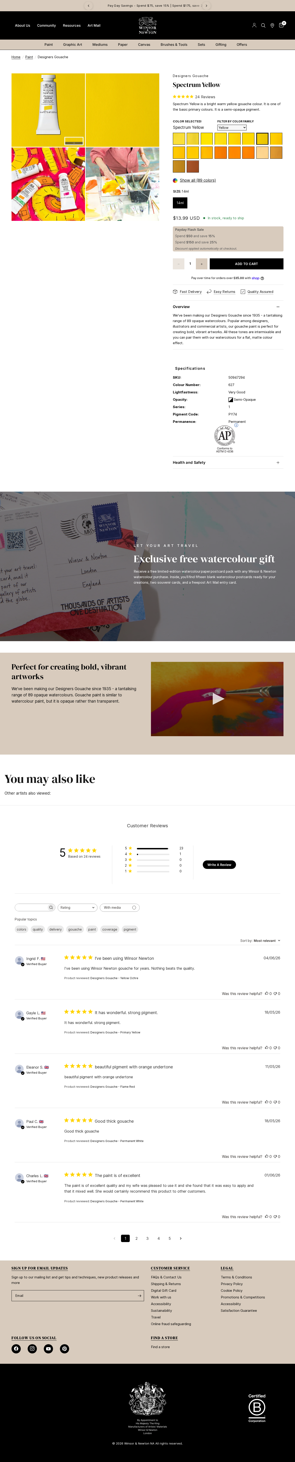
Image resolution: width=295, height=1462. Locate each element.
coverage (109, 929)
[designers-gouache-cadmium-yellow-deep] (221, 153)
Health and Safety (189, 462)
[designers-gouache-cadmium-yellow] (179, 153)
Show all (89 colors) (198, 180)
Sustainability (161, 1310)
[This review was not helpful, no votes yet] (275, 994)
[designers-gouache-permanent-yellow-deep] (207, 153)
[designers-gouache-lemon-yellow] (179, 139)
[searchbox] (31, 907)
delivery (55, 929)
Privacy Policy (232, 1284)
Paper (123, 44)
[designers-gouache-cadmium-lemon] (193, 139)
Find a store (160, 1347)
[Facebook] (16, 1348)
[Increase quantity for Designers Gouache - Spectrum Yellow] (201, 264)
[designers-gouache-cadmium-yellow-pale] (234, 139)
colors (21, 929)
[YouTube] (48, 1348)
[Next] (206, 6)
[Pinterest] (64, 1348)
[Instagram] (32, 1348)
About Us (22, 25)
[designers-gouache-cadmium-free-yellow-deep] (234, 153)
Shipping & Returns (166, 1284)
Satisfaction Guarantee (239, 1310)
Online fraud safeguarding (171, 1324)
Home (16, 57)
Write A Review (219, 865)
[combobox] (77, 908)
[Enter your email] (139, 1295)
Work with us (161, 1297)
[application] (217, 699)
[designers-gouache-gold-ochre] (193, 167)
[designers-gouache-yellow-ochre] (179, 167)
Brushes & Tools (174, 44)
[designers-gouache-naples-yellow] (262, 153)
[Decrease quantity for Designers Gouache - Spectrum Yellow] (178, 264)
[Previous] (88, 6)
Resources (72, 25)
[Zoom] (75, 83)
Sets (201, 44)
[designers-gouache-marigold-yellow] (248, 153)
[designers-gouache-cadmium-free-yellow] (193, 153)
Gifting (220, 44)
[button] (217, 699)
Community (46, 25)
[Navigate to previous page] (114, 1238)
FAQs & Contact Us (166, 1277)
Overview (181, 306)
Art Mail (94, 25)
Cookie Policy (231, 1290)
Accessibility (161, 1304)
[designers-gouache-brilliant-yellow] (276, 139)
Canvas (144, 44)
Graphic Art (72, 44)
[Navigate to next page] (180, 1238)
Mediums (100, 44)
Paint (48, 44)
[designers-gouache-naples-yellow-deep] (276, 153)
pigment (130, 929)
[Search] (263, 25)
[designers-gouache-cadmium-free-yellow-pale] (248, 139)
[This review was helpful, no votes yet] (266, 994)
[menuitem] (23, 25)
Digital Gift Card (163, 1290)
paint (92, 929)
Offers (242, 44)
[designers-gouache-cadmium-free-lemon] (207, 139)
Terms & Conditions (236, 1277)
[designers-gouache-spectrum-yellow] (262, 139)
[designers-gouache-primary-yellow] (221, 139)
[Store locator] (272, 25)
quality (38, 929)
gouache (75, 929)
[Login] (254, 25)
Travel (156, 1317)
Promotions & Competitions (243, 1297)
